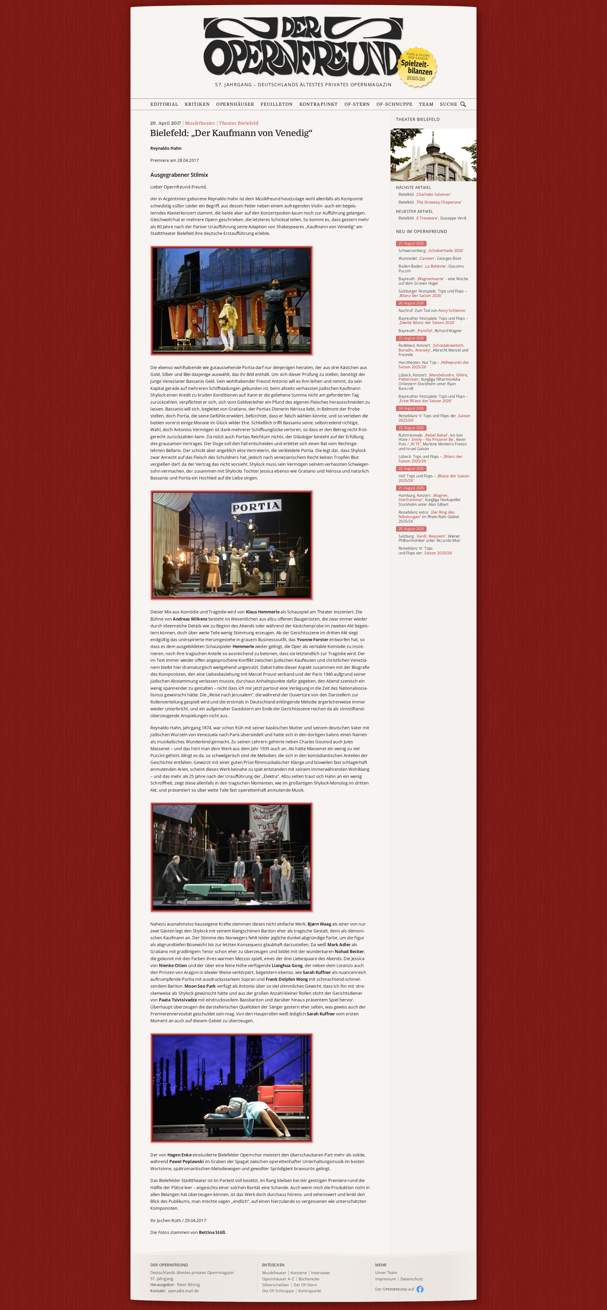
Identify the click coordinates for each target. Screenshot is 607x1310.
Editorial (164, 104)
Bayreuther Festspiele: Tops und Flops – (433, 320)
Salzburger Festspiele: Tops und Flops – (433, 293)
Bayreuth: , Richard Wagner (430, 331)
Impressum (385, 1279)
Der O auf (394, 1289)
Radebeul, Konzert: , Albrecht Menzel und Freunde (433, 350)
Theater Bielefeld (238, 123)
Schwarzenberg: (431, 251)
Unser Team (386, 1272)
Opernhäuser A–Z (278, 1279)
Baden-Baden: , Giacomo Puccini (431, 268)
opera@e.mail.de (183, 1290)
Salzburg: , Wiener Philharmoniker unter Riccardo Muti (429, 538)
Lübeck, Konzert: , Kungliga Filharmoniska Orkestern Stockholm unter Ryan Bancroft (433, 382)
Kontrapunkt (318, 104)
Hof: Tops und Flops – (434, 478)
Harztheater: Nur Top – (434, 364)
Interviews (320, 1273)
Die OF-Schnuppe (278, 1291)
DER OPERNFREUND (169, 1265)
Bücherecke (309, 1279)
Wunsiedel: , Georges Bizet (430, 258)
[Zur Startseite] (303, 46)
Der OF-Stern (305, 1285)
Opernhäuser (235, 104)
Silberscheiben (275, 1285)
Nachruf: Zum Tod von (432, 310)
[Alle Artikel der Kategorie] (433, 154)
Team (426, 104)
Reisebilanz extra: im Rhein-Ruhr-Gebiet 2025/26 (429, 517)
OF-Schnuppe (394, 104)
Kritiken (197, 104)
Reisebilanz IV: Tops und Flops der (426, 550)
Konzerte (299, 1273)
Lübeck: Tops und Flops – (430, 458)
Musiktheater (200, 123)
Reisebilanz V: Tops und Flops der (434, 418)
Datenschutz (411, 1279)
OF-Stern (357, 104)
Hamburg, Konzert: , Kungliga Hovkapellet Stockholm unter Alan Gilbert (429, 500)
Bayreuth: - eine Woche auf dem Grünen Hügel (433, 281)
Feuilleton (277, 104)
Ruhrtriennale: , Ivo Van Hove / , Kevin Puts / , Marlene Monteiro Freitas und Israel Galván (433, 442)
